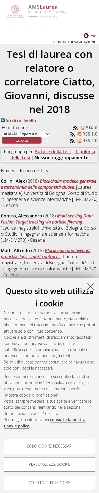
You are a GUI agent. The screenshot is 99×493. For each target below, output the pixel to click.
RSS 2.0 (89, 141)
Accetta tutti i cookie (49, 482)
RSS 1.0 (89, 134)
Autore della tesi (53, 152)
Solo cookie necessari (49, 446)
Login (93, 35)
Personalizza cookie (49, 464)
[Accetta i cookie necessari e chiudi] (90, 286)
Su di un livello (20, 120)
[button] (22, 140)
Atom (90, 127)
